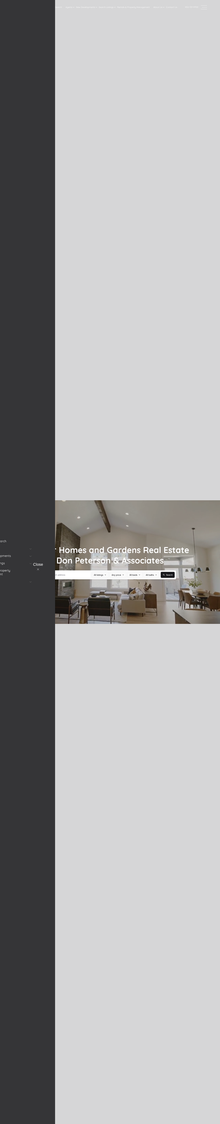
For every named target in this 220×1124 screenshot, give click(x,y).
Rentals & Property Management (133, 7)
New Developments (85, 7)
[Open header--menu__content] (204, 7)
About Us (157, 7)
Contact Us (171, 7)
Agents (69, 7)
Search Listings (106, 7)
